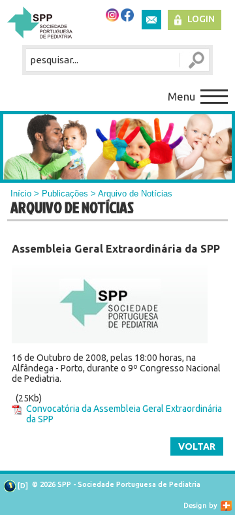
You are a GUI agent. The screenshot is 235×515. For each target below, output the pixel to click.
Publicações (65, 193)
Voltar (196, 446)
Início (20, 193)
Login (201, 19)
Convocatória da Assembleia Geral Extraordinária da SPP (124, 413)
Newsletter (151, 19)
